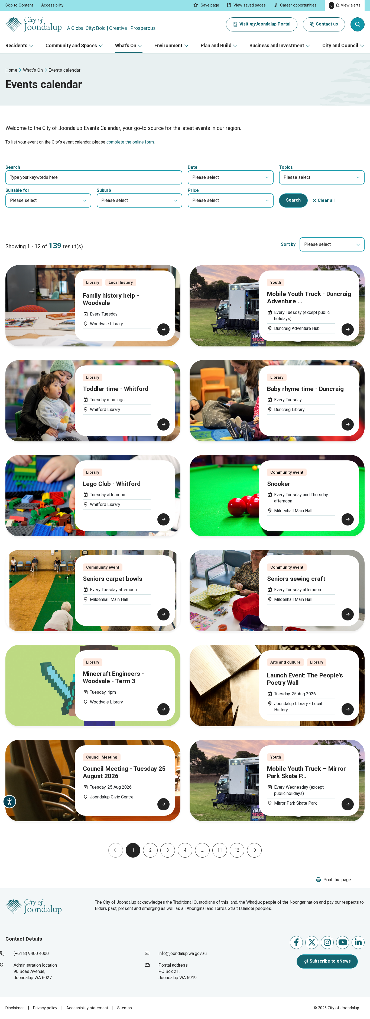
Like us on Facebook (296, 942)
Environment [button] (168, 45)
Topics (286, 167)
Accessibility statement (87, 1007)
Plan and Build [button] (216, 45)
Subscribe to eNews (330, 961)
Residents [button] (16, 45)
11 (219, 850)
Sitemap (124, 1007)
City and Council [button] (340, 45)
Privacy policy (45, 1007)
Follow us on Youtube (342, 942)
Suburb (104, 190)
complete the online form (130, 142)
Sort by (288, 244)
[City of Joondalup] (33, 906)
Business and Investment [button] (276, 45)
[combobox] (332, 244)
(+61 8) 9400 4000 (31, 953)
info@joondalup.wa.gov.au (182, 953)
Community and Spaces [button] (71, 45)
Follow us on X (311, 942)
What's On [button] (125, 45)
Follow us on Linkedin (358, 942)
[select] (358, 244)
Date (192, 167)
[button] (231, 177)
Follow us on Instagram (327, 942)
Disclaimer (14, 1007)
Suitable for (17, 190)
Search (12, 167)
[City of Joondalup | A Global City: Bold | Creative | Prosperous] (33, 24)
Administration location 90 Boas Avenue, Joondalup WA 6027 (44, 971)
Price (193, 190)
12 (237, 850)
